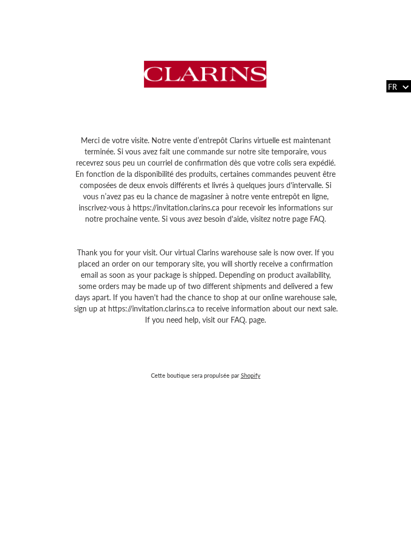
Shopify (251, 375)
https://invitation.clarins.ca (177, 207)
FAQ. (318, 218)
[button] (398, 86)
